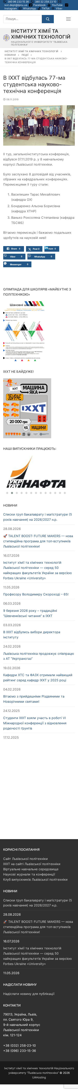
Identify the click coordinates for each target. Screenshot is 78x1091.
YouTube (57, 5)
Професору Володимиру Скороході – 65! (35, 594)
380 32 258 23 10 (45, 1)
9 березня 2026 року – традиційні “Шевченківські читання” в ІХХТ (30, 613)
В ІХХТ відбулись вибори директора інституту (31, 634)
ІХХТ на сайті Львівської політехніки (31, 864)
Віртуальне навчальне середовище (30, 869)
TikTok (46, 8)
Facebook (39, 5)
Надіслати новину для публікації (28, 994)
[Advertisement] (39, 786)
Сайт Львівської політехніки (25, 859)
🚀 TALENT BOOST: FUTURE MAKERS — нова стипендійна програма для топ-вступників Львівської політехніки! (38, 541)
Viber (59, 8)
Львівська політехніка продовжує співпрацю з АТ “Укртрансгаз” (38, 656)
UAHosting (39, 1077)
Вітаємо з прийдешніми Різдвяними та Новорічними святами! (33, 698)
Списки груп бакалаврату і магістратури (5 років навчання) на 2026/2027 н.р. (37, 517)
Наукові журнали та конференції (29, 874)
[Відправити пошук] (48, 19)
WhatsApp (29, 8)
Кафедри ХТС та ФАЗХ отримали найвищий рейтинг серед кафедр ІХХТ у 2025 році (37, 677)
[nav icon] (68, 19)
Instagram (10, 8)
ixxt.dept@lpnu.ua (15, 5)
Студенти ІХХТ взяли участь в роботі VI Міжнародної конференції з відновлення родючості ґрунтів (34, 723)
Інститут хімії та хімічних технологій (41, 34)
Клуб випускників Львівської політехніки (35, 879)
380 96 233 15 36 (18, 1)
